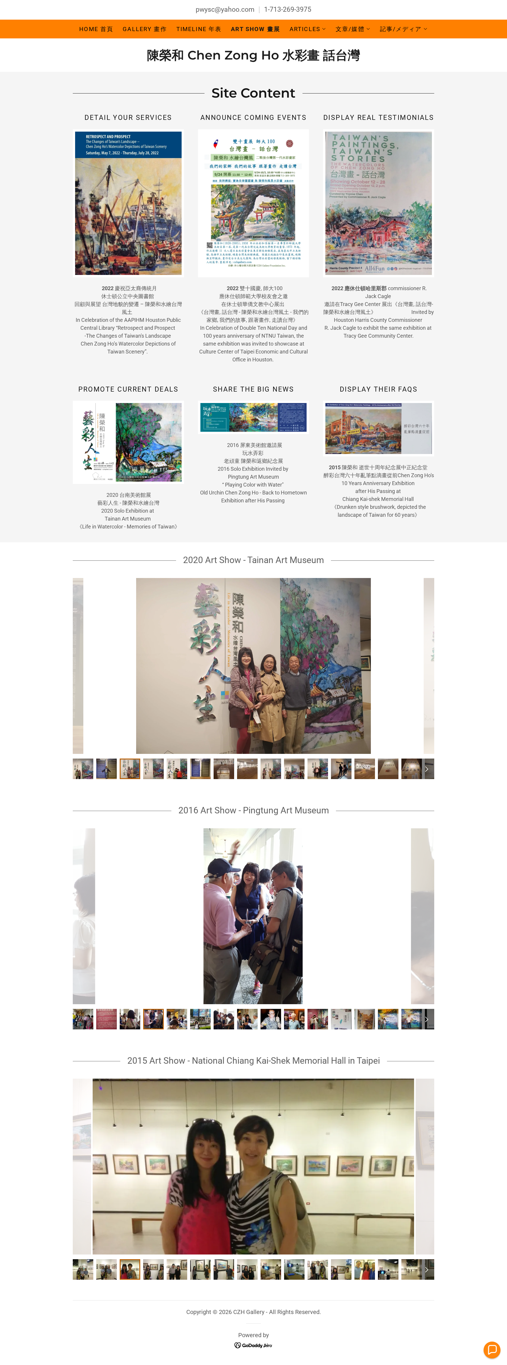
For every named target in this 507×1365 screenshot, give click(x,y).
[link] (253, 57)
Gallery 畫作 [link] (145, 29)
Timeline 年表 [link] (199, 29)
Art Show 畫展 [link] (255, 29)
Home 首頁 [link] (96, 29)
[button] (308, 29)
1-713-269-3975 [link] (287, 9)
